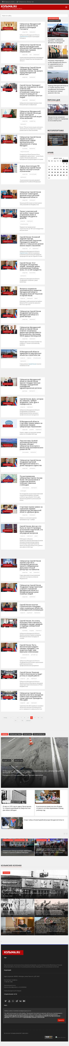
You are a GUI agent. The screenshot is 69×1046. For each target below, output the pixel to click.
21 (60, 172)
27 (57, 175)
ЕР (30, 248)
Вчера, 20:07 (39, 801)
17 (49, 172)
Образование (25, 487)
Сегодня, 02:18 (6, 801)
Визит (36, 298)
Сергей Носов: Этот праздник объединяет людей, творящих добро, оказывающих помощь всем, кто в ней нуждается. (31, 266)
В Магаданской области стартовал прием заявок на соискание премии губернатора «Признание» (31, 424)
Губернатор (32, 32)
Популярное (53, 18)
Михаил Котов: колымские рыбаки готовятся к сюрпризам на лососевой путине (58, 118)
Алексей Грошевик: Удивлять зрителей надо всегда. (17, 928)
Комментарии (54, 21)
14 (15, 720)
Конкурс (31, 429)
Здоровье (24, 391)
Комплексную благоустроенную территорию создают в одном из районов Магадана (17, 851)
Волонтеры (32, 272)
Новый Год (32, 121)
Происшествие (15, 734)
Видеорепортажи (8, 840)
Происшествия (18, 760)
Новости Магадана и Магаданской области (12, 8)
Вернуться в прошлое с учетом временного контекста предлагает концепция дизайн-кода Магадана (57, 140)
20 (57, 172)
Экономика (25, 452)
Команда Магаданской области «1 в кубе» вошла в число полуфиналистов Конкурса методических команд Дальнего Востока (58, 89)
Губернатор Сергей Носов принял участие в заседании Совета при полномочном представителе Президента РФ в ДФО (31, 696)
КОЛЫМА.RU (9, 6)
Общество (24, 32)
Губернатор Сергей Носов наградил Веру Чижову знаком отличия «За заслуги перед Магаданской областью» (31, 71)
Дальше (28, 720)
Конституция (32, 174)
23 (66, 172)
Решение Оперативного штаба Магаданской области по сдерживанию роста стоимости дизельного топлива (57, 64)
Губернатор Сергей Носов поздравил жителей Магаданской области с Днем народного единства (31, 462)
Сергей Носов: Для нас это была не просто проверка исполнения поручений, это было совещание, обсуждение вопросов (31, 529)
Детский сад (34, 654)
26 (55, 175)
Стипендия (23, 491)
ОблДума (31, 630)
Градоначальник (24, 151)
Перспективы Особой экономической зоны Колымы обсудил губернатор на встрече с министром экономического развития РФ (31, 445)
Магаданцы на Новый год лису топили (15, 910)
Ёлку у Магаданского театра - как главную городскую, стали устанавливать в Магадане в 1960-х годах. (17, 913)
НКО (30, 54)
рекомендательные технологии (34, 1017)
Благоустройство (19, 840)
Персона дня (54, 100)
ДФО (28, 678)
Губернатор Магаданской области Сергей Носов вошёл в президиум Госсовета (30, 26)
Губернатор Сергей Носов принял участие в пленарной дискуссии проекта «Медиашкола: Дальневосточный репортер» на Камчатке (30, 565)
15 (63, 169)
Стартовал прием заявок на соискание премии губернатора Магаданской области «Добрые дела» (31, 509)
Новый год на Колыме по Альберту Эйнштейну (47, 907)
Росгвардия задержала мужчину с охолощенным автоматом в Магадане (56, 40)
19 (55, 172)
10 (49, 169)
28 (60, 175)
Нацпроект (29, 612)
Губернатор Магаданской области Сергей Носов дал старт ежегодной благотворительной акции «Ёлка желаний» (31, 114)
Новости (22, 221)
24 (49, 175)
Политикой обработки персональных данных (19, 1016)
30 (22, 720)
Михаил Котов (54, 112)
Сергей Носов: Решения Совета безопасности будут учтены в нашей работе (31, 674)
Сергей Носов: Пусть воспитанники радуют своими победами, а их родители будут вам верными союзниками (29, 648)
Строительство (24, 224)
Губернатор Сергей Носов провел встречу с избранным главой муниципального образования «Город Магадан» (30, 141)
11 (35, 717)
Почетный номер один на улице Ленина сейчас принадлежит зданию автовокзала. (30, 893)
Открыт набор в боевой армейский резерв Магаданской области (44, 820)
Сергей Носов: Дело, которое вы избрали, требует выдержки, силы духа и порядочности (31, 401)
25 (52, 175)
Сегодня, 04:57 (7, 760)
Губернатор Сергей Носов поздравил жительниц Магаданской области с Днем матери (30, 313)
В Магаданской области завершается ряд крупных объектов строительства (30, 353)
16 (66, 169)
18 (52, 172)
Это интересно (39, 734)
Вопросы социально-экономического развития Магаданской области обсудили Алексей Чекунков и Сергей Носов (31, 292)
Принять (61, 1020)
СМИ (30, 572)
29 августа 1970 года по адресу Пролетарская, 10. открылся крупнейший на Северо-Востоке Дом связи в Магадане (17, 808)
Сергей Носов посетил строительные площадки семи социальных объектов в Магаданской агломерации (31, 607)
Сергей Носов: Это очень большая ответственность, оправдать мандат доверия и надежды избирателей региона (31, 624)
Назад (5, 717)
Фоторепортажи (56, 130)
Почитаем (6, 872)
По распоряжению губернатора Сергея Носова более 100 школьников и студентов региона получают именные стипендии (31, 480)
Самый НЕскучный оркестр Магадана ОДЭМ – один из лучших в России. (17, 932)
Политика (24, 148)
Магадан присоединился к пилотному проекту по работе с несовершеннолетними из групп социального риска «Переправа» (50, 850)
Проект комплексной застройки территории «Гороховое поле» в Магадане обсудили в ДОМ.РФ (29, 214)
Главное (29, 358)
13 (41, 717)
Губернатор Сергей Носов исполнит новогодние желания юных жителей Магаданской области (30, 194)
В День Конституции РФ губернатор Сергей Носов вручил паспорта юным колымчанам (30, 168)
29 (63, 175)
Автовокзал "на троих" (12, 890)
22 (63, 172)
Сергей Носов (24, 36)
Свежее (4, 734)
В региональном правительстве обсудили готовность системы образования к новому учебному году (49, 808)
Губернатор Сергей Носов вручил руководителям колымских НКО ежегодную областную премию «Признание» (31, 48)
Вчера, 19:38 (6, 827)
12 (38, 717)
